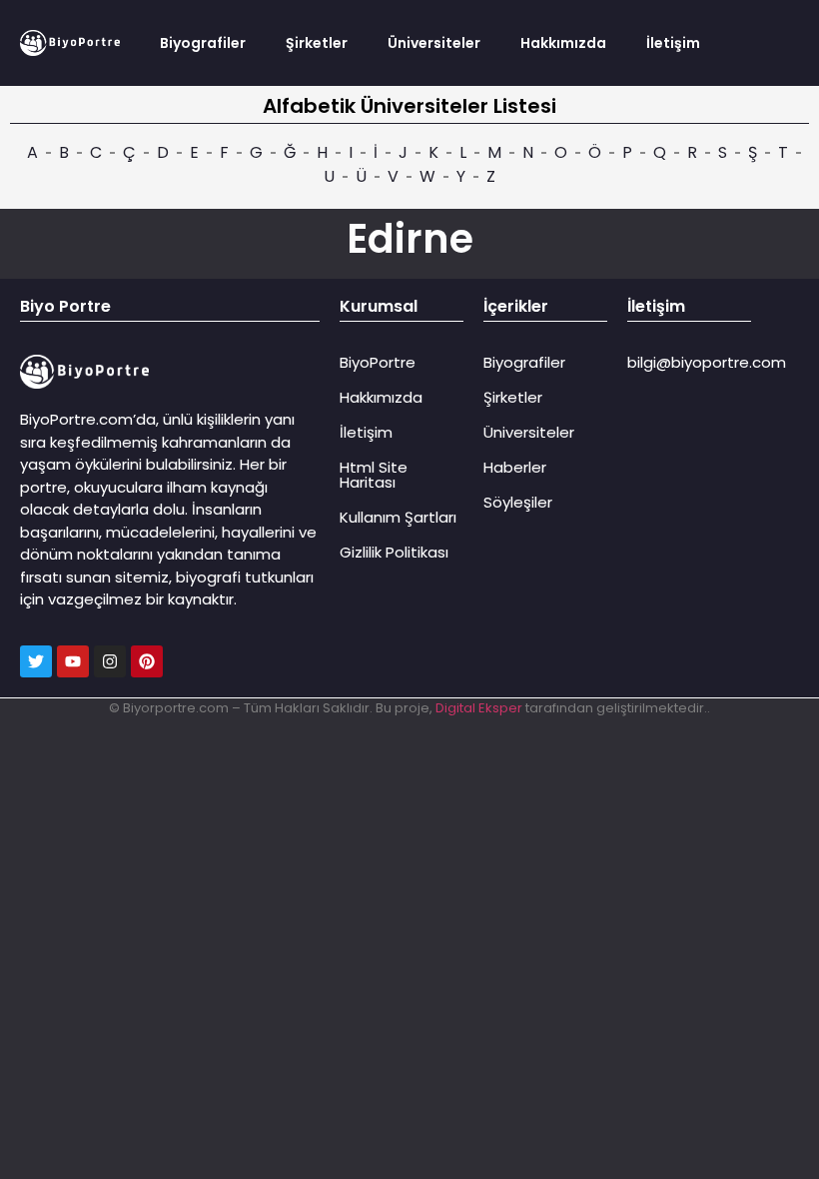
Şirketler (317, 43)
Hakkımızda (563, 43)
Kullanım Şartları (398, 517)
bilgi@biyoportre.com (706, 362)
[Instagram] (110, 661)
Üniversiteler (434, 43)
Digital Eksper (478, 707)
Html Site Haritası (374, 475)
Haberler (514, 467)
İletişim (673, 43)
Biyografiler (203, 43)
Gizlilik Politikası (394, 552)
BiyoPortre (377, 362)
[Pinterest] (147, 661)
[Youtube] (73, 661)
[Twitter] (36, 661)
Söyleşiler (517, 502)
